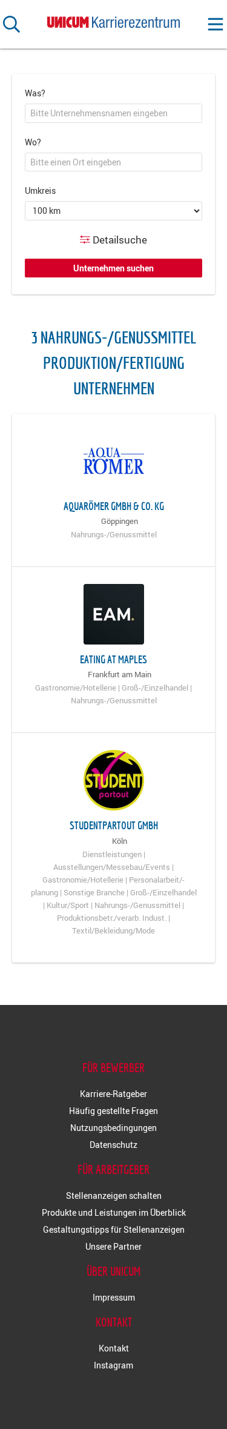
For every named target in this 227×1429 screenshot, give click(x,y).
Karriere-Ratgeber (113, 1093)
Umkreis (40, 190)
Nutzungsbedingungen (113, 1127)
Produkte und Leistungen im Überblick (114, 1212)
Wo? (33, 142)
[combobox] (113, 113)
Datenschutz (113, 1144)
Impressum (114, 1297)
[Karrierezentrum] (113, 19)
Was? (35, 93)
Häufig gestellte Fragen (113, 1110)
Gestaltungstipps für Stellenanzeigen (114, 1229)
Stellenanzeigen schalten (114, 1195)
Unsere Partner (113, 1246)
